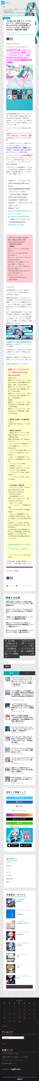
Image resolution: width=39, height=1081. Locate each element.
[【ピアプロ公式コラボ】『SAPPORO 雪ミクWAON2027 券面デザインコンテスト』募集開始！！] (7, 705)
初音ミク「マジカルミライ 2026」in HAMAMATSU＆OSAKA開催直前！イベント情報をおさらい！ (19, 624)
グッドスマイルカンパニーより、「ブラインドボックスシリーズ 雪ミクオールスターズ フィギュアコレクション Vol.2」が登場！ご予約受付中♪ (22, 681)
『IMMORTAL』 (21, 899)
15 (14, 1014)
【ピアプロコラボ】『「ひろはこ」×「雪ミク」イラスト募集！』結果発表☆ (27, 647)
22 (14, 1018)
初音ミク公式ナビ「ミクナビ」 (19, 827)
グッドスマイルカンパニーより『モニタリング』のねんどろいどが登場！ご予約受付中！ (22, 729)
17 (24, 1014)
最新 (11, 673)
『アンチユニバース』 (23, 932)
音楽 (7, 882)
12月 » (6, 1026)
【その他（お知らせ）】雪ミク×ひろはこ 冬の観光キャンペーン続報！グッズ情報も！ (11, 648)
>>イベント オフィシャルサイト (18, 549)
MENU (7, 2)
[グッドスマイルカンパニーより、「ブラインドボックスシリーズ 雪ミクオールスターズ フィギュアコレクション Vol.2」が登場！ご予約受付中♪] (7, 679)
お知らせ (6, 18)
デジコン (8, 872)
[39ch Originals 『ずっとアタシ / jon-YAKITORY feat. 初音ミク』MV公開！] (7, 779)
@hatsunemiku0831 (20, 819)
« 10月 (4, 1026)
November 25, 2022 (16, 225)
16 (19, 1014)
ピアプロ (8, 875)
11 (29, 1010)
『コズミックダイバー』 (24, 976)
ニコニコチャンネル (20, 810)
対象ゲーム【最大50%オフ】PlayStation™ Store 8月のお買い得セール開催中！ (22, 769)
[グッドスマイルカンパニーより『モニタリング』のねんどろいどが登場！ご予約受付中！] (7, 728)
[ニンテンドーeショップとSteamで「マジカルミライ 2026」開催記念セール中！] (7, 750)
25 (29, 1018)
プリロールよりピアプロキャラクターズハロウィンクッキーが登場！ (22, 759)
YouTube (20, 806)
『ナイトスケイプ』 (22, 954)
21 (9, 1018)
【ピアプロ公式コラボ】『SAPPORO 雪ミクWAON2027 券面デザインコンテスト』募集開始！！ (22, 706)
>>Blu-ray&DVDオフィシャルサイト (17, 364)
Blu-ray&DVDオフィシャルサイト (22, 344)
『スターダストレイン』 (24, 943)
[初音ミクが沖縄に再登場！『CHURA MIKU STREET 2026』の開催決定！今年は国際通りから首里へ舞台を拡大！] (7, 717)
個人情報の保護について (9, 1063)
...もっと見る (19, 986)
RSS (4, 1044)
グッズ (8, 869)
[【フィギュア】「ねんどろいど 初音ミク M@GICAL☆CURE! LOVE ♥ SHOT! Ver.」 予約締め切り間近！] (7, 738)
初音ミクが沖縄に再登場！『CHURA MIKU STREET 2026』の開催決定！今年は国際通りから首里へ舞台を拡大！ (22, 718)
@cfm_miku (20, 798)
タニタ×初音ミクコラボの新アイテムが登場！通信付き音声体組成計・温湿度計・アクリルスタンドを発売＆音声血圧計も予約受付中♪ (22, 694)
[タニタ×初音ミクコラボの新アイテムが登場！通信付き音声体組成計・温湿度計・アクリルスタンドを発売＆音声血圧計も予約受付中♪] (7, 692)
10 (24, 1010)
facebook (20, 802)
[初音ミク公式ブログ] (13, 7)
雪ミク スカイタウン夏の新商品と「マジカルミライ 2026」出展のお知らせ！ (19, 631)
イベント (8, 862)
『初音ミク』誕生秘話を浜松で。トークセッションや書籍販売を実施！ (19, 618)
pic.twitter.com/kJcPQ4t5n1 (19, 217)
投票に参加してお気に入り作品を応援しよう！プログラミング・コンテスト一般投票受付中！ (19, 603)
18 (29, 1014)
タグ (27, 673)
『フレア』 (20, 965)
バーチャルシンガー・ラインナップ (12, 1060)
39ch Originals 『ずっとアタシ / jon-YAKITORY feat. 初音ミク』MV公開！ (22, 779)
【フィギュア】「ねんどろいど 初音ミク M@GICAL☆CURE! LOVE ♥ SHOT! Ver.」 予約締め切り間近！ (22, 739)
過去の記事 (9, 878)
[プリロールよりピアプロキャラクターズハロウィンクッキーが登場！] (7, 759)
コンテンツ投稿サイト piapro (10, 1053)
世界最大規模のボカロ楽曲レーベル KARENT (15, 1057)
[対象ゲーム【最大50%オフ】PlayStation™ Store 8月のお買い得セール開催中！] (7, 769)
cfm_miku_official (20, 815)
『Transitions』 (21, 921)
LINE (20, 823)
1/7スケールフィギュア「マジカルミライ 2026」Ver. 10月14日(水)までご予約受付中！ (19, 611)
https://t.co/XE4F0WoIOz (18, 211)
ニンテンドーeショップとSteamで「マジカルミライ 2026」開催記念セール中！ (22, 750)
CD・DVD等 (21, 585)
